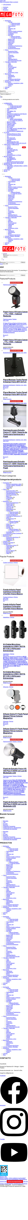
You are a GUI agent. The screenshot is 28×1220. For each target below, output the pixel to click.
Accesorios (8, 82)
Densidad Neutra (12, 59)
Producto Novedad (8, 542)
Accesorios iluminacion (14, 48)
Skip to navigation (5, 2)
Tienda (5, 8)
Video (9, 64)
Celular (10, 71)
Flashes (10, 22)
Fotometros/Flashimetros (15, 46)
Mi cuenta (5, 9)
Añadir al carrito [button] (7, 348)
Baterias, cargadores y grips (15, 83)
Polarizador (11, 56)
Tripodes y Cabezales (11, 62)
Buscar (5, 256)
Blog (6, 88)
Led (9, 27)
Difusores (10, 43)
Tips (4, 822)
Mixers (10, 78)
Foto (9, 63)
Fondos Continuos (11, 514)
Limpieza (10, 84)
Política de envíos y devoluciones (12, 827)
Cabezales (11, 68)
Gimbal (10, 70)
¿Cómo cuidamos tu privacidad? (17, 1178)
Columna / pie (11, 28)
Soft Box (10, 35)
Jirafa (9, 30)
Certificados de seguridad (10, 829)
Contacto (5, 7)
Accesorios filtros (12, 51)
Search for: (3, 91)
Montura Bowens (15, 36)
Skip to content (14, 2)
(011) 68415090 (7, 4)
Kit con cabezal (12, 67)
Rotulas (10, 44)
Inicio (1, 263)
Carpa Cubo (11, 42)
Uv (9, 54)
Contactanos (3, 1061)
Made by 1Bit (3, 1176)
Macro (9, 58)
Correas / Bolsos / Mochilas (12, 80)
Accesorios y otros (13, 72)
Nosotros (5, 825)
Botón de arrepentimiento (15, 1181)
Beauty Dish (11, 39)
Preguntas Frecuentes (9, 826)
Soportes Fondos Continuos (13, 533)
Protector (10, 55)
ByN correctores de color (14, 60)
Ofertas (7, 87)
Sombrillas (11, 34)
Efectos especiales (13, 52)
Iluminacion (8, 20)
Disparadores (11, 26)
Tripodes (5, 544)
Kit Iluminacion (12, 47)
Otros (7, 524)
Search (5, 253)
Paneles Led (12, 522)
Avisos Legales (4, 1178)
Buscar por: (6, 255)
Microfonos (8, 74)
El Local (5, 823)
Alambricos (11, 75)
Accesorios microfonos (14, 79)
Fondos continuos (13, 32)
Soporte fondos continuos (15, 31)
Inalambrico (9, 540)
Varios (10, 85)
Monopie (10, 66)
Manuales (5, 821)
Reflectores (11, 40)
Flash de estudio (15, 23)
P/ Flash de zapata (16, 38)
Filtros (6, 50)
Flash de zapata (15, 24)
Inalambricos (11, 76)
